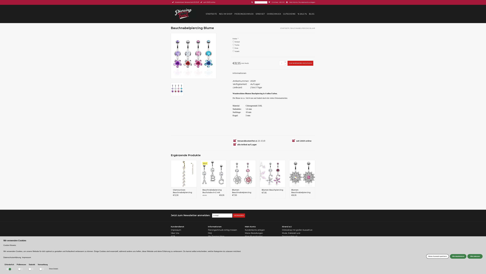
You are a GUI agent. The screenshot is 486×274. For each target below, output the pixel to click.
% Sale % (302, 14)
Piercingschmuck (244, 14)
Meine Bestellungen (254, 233)
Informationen (239, 73)
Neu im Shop (225, 14)
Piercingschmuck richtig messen (222, 230)
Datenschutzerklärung (12, 257)
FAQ (210, 233)
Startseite (211, 14)
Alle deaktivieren (458, 256)
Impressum (176, 230)
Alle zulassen (475, 256)
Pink (236, 48)
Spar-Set (260, 14)
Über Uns (175, 233)
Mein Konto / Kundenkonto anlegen (302, 2)
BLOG (311, 14)
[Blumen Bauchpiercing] (273, 173)
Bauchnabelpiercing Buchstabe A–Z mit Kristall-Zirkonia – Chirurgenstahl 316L (212, 191)
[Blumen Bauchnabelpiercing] (243, 173)
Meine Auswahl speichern (437, 256)
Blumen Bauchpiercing (272, 190)
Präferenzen (21, 265)
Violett (237, 51)
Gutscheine (289, 14)
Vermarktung (43, 265)
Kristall (237, 42)
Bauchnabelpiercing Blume (303, 28)
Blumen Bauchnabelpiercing (241, 191)
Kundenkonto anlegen (255, 230)
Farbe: (235, 39)
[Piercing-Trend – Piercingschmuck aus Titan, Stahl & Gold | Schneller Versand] (185, 14)
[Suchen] (252, 2)
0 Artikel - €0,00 (278, 2)
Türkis (237, 45)
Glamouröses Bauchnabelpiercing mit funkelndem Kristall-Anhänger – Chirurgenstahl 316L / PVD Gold (183, 191)
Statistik (32, 265)
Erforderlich (9, 265)
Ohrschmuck (274, 14)
